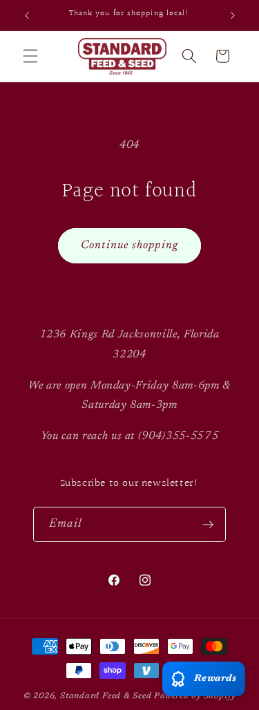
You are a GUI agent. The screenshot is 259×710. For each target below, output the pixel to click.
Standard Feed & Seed (105, 696)
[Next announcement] (233, 15)
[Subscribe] (207, 525)
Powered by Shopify (195, 696)
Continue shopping (129, 245)
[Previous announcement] (27, 15)
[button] (30, 56)
